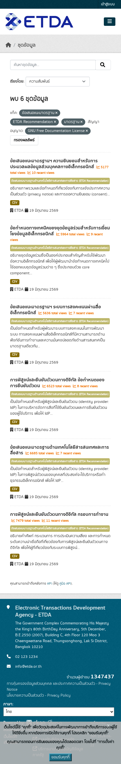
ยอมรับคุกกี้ (60, 757)
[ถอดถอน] (56, 113)
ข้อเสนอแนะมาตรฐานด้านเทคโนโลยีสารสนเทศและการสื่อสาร (59, 450)
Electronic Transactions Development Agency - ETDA (60, 611)
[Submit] (103, 65)
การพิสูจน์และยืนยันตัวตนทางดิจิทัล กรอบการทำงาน (59, 514)
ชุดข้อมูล (26, 45)
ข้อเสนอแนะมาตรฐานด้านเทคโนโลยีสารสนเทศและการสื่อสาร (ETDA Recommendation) (60, 181)
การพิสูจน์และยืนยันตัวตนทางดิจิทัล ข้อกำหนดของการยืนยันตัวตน (57, 382)
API (49, 583)
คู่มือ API (65, 583)
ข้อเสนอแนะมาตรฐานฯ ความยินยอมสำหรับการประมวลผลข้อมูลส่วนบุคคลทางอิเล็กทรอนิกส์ (54, 163)
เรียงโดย (16, 81)
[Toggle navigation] (109, 21)
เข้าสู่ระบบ (108, 4)
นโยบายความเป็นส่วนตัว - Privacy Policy (39, 695)
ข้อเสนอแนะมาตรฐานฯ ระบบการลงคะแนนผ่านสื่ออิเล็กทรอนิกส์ (55, 309)
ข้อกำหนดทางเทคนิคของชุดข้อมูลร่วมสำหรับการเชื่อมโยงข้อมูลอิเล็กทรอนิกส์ (60, 231)
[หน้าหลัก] (8, 45)
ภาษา (7, 704)
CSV (14, 202)
